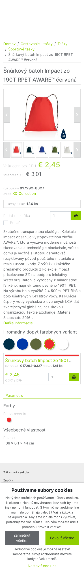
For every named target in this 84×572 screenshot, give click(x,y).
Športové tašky (21, 49)
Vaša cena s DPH (13, 175)
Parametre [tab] (14, 395)
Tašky (62, 43)
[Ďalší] (77, 150)
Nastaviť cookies (42, 565)
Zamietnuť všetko (21, 538)
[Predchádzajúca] (7, 115)
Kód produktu (11, 188)
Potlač (15, 222)
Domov (9, 43)
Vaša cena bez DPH (19, 166)
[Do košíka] (76, 215)
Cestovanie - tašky (37, 43)
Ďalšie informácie (18, 323)
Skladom (47, 366)
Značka (7, 193)
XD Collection (24, 193)
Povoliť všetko (62, 538)
